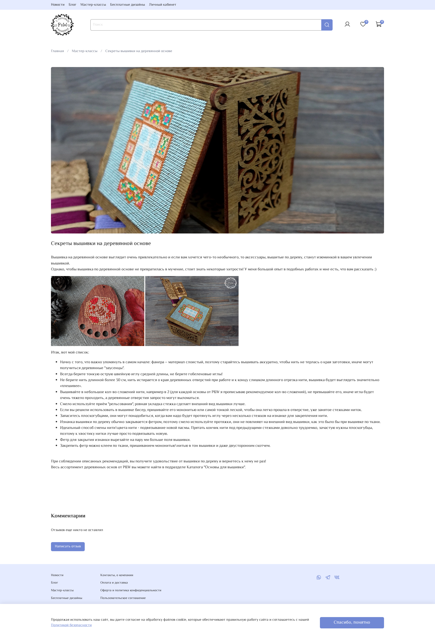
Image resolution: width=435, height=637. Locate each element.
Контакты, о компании (116, 575)
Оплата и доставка (114, 582)
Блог (72, 5)
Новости (58, 5)
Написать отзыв (68, 546)
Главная (57, 51)
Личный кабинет (162, 5)
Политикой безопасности (71, 625)
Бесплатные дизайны (127, 5)
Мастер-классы (93, 5)
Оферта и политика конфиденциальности (130, 590)
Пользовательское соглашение (123, 598)
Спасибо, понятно (352, 622)
